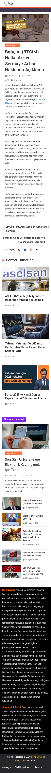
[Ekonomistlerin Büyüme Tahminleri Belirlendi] (11, 556)
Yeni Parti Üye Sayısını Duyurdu (33, 517)
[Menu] (4, 10)
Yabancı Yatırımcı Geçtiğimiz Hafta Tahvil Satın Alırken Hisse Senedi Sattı (25, 347)
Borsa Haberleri (12, 45)
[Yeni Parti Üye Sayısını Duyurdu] (11, 519)
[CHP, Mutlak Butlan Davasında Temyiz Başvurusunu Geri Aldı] (11, 573)
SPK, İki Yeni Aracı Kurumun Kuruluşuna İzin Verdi (27, 228)
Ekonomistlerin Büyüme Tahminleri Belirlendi (34, 554)
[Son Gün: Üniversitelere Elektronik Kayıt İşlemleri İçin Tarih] (25, 436)
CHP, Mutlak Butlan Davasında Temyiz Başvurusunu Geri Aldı (33, 571)
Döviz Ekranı (26, 76)
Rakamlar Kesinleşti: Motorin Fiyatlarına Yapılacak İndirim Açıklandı (32, 535)
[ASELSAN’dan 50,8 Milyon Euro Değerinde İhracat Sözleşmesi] (25, 268)
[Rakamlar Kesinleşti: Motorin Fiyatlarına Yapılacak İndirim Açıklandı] (11, 538)
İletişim (38, 767)
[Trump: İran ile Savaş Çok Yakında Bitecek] (11, 504)
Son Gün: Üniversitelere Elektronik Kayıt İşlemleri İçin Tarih (23, 464)
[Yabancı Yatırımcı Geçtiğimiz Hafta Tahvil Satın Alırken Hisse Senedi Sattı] (25, 316)
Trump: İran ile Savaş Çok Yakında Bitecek (32, 502)
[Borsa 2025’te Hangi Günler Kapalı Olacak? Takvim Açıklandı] (25, 367)
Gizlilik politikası (23, 767)
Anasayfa (6, 767)
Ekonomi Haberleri (13, 453)
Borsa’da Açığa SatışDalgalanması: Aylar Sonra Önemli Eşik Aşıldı (24, 239)
